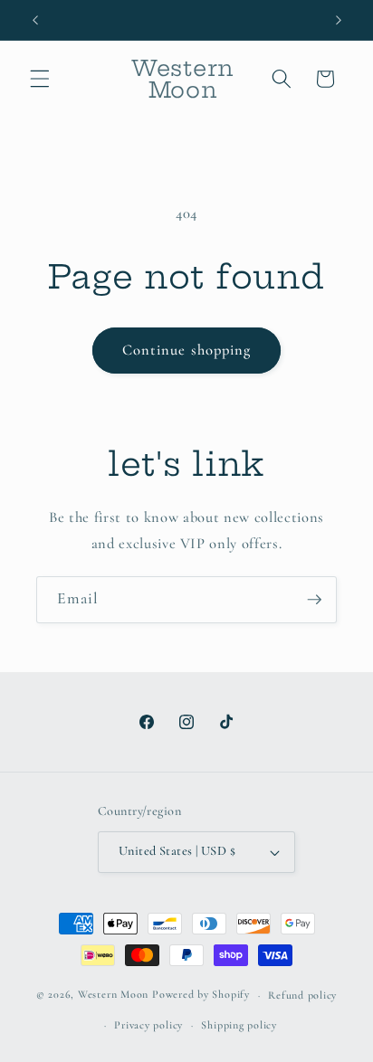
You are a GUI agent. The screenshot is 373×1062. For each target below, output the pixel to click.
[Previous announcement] (35, 20)
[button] (40, 78)
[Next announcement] (339, 20)
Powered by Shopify (201, 995)
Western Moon (113, 995)
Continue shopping (187, 350)
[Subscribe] (314, 599)
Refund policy (302, 995)
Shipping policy (239, 1025)
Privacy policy (148, 1025)
